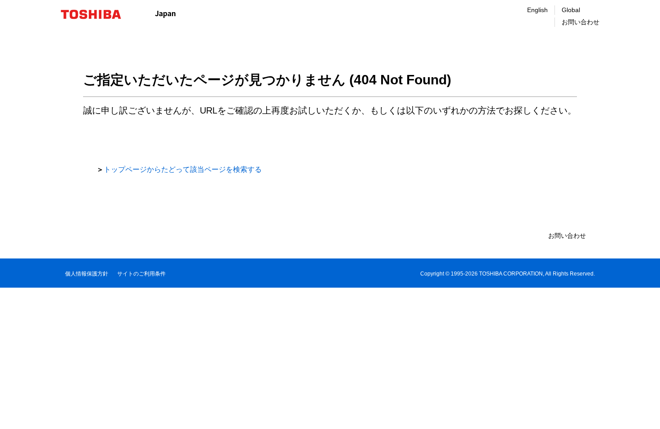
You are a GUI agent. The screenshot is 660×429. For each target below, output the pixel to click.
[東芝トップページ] (97, 14)
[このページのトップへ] (640, 413)
